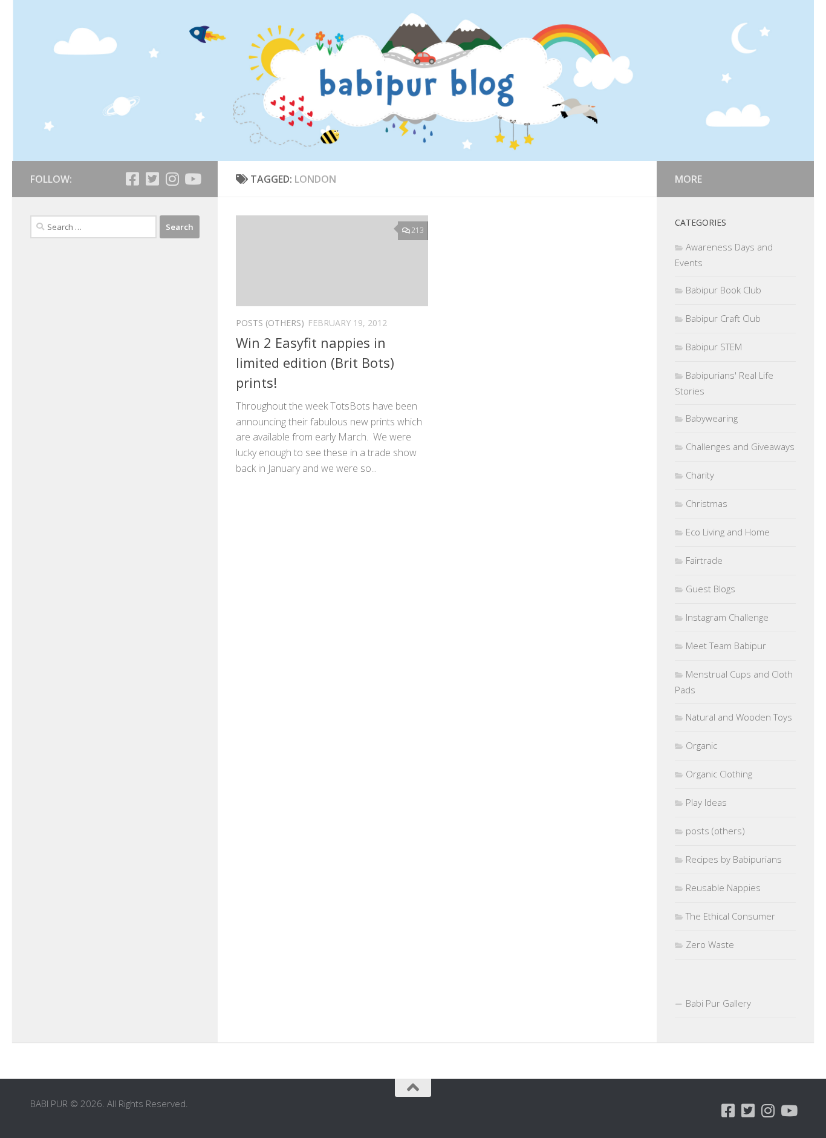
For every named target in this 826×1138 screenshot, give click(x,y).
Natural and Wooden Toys (739, 717)
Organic (701, 745)
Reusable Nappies (723, 887)
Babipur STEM (714, 347)
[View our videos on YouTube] (192, 178)
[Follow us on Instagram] (172, 178)
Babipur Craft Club (723, 318)
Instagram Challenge (727, 617)
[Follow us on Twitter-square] (152, 178)
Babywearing (712, 418)
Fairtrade (704, 560)
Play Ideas (706, 802)
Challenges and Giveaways (740, 446)
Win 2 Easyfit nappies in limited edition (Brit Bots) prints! (315, 362)
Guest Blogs (710, 589)
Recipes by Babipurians (734, 859)
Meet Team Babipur (726, 645)
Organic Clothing (719, 774)
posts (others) (270, 323)
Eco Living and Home (728, 532)
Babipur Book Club (723, 290)
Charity (700, 475)
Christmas (706, 503)
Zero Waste (710, 944)
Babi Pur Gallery (718, 1003)
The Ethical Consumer (730, 916)
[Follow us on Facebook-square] (132, 178)
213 (417, 230)
